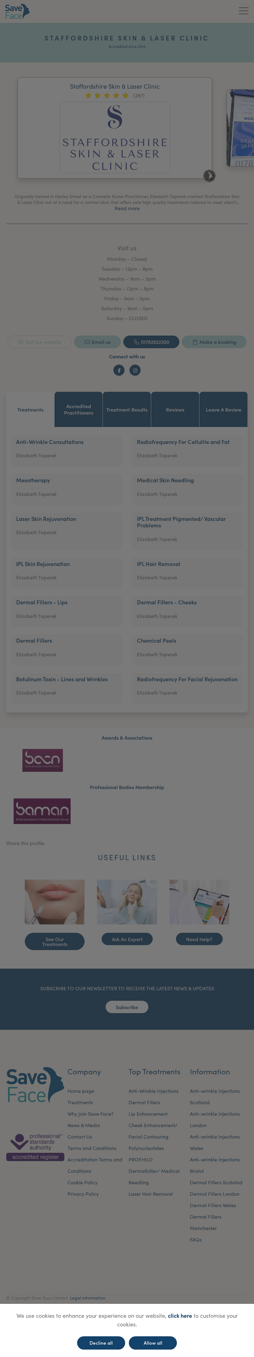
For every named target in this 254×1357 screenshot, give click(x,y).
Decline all (101, 1342)
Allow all (153, 1342)
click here (180, 1315)
